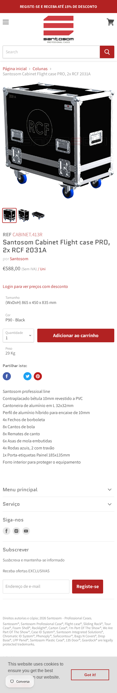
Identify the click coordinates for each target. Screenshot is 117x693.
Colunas (40, 68)
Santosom (19, 259)
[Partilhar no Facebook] (7, 376)
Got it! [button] (90, 675)
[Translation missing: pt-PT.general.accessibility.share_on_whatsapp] (17, 376)
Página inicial (15, 68)
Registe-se (87, 586)
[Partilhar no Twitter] (27, 376)
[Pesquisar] (107, 52)
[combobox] (51, 52)
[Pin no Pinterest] (38, 376)
